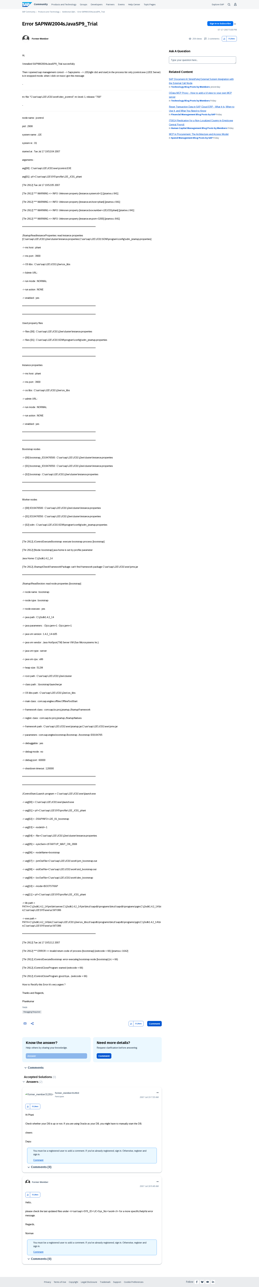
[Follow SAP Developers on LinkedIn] (213, 1282)
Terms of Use (60, 1282)
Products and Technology (63, 4)
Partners (110, 4)
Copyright (73, 1282)
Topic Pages (150, 4)
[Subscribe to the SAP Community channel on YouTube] (207, 1282)
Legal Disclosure (89, 1282)
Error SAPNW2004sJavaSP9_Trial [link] (91, 12)
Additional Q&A (68, 12)
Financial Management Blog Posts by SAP (193, 114)
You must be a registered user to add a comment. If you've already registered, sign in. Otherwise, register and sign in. (89, 1153)
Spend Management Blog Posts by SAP (192, 138)
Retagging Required (32, 1012)
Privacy (47, 1282)
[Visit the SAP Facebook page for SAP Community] (197, 1282)
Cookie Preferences (133, 1282)
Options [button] (235, 24)
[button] (224, 38)
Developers (97, 4)
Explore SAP (218, 4)
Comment (154, 1023)
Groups (83, 4)
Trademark (105, 1282)
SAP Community (28, 12)
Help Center (134, 4)
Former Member (40, 39)
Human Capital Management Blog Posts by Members (199, 128)
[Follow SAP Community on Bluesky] (202, 1282)
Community (41, 4)
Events (121, 4)
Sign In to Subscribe (220, 23)
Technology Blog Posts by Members (190, 87)
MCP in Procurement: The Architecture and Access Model (199, 134)
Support (117, 1282)
